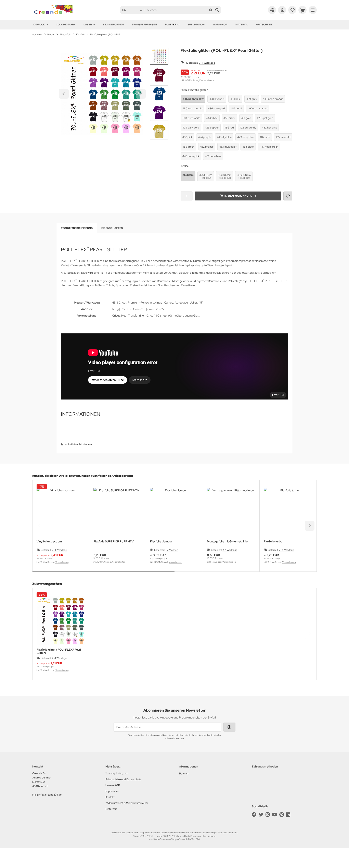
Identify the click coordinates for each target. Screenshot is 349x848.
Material (241, 24)
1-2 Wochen (172, 550)
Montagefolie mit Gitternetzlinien (228, 541)
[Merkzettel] (292, 10)
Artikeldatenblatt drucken (78, 444)
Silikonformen (113, 24)
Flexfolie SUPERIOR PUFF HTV (113, 541)
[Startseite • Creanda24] (52, 14)
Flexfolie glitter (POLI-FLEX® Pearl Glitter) (59, 651)
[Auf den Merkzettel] (288, 196)
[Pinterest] (281, 814)
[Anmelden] (282, 10)
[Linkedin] (288, 814)
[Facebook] (254, 814)
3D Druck (38, 24)
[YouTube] (274, 814)
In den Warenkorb (238, 195)
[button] (132, 10)
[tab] (103, 575)
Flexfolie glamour (161, 541)
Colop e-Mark (65, 24)
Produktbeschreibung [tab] (77, 228)
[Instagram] (268, 814)
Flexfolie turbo (273, 541)
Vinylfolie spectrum (49, 541)
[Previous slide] (39, 526)
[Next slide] (159, 132)
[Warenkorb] (302, 10)
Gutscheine (264, 24)
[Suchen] (217, 10)
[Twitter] (261, 814)
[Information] (210, 10)
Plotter (170, 24)
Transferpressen (144, 24)
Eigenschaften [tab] (112, 228)
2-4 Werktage (207, 62)
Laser (87, 24)
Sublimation (196, 24)
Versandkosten (208, 80)
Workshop (220, 24)
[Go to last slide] (159, 55)
